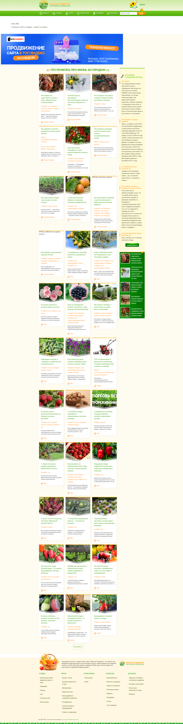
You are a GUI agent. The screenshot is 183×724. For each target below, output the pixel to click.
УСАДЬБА (44, 106)
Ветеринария (66, 688)
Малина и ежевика (46, 108)
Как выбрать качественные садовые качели (51, 254)
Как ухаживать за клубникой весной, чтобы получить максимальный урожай (77, 467)
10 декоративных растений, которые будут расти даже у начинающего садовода (104, 522)
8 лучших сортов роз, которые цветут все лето (50, 306)
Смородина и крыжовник (75, 161)
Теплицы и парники (105, 315)
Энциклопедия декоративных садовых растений (76, 321)
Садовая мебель (53, 261)
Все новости (78, 647)
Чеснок (55, 206)
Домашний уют (112, 678)
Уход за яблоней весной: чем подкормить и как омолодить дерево (103, 255)
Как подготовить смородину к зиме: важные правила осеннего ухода (77, 151)
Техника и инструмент (100, 375)
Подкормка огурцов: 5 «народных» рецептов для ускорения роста (51, 362)
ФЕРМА (43, 137)
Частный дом (44, 702)
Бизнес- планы (67, 678)
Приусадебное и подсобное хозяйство (49, 141)
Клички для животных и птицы (135, 689)
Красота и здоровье (113, 682)
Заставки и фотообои (136, 684)
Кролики (96, 144)
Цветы (79, 108)
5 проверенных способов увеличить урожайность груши (77, 255)
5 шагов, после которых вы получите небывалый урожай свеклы (51, 521)
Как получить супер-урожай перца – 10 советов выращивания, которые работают (51, 569)
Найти (141, 14)
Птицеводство (51, 149)
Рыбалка (132, 694)
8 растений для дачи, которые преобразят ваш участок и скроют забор (77, 362)
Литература (88, 678)
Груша (81, 263)
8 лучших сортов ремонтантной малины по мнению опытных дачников (51, 415)
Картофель (83, 422)
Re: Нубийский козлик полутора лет (129, 167)
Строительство (45, 698)
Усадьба (42, 673)
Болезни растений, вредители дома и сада (46, 680)
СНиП (86, 682)
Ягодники (54, 106)
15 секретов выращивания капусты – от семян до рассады (77, 521)
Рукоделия (110, 697)
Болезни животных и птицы (69, 683)
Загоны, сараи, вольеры (48, 146)
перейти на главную (40, 27)
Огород (103, 104)
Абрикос (81, 208)
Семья (109, 701)
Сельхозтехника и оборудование (104, 372)
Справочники (89, 673)
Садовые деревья (72, 208)
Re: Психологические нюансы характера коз (132, 234)
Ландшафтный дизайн (74, 629)
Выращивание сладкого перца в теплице (103, 617)
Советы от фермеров (69, 712)
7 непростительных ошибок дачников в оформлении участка (49, 466)
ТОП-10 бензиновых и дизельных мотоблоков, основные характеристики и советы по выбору (104, 363)
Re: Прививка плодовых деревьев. (130, 120)
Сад (49, 106)
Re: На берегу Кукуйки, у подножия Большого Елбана (131, 187)
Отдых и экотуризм (113, 686)
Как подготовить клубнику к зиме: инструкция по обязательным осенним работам (104, 201)
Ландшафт (51, 258)
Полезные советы (113, 689)
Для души (132, 673)
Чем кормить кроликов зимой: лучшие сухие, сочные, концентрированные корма (103, 133)
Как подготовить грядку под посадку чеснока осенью (50, 200)
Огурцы (49, 370)
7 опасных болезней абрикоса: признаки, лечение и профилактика (76, 200)
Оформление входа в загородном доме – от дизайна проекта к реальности (75, 619)
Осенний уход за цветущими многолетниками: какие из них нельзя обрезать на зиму (77, 100)
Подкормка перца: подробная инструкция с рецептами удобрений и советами (103, 467)
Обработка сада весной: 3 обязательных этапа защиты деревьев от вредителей (77, 569)
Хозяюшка (110, 673)
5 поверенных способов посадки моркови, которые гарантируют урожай (103, 415)
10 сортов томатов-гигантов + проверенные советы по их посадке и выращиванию (103, 569)
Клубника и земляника (101, 211)
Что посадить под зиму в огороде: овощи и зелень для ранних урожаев (103, 98)
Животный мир (104, 142)
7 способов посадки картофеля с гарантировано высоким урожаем (76, 415)
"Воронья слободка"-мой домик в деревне (136, 679)
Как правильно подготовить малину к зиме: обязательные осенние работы (49, 99)
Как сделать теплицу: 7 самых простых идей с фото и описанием (103, 307)
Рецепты (110, 693)
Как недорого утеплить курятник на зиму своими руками (50, 131)
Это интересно (112, 705)
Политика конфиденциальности (70, 719)
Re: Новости (126, 81)
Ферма (63, 673)
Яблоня (108, 268)
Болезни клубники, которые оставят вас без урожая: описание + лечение (50, 619)
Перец (48, 579)
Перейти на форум (132, 245)
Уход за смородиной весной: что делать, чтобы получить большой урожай (77, 307)
